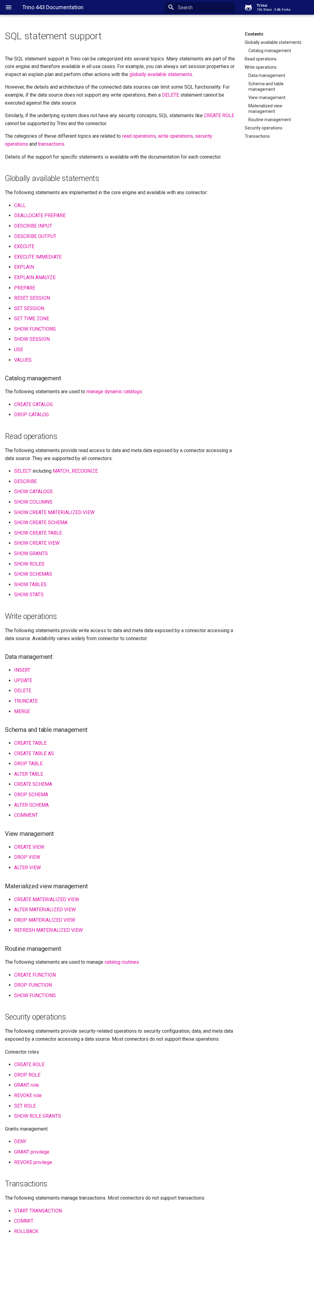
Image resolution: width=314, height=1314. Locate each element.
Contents (254, 34)
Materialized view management (265, 108)
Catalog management (269, 50)
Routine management (269, 119)
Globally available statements (273, 42)
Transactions (257, 136)
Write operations (261, 67)
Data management (266, 75)
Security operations (263, 127)
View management (266, 97)
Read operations (261, 58)
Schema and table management (266, 86)
